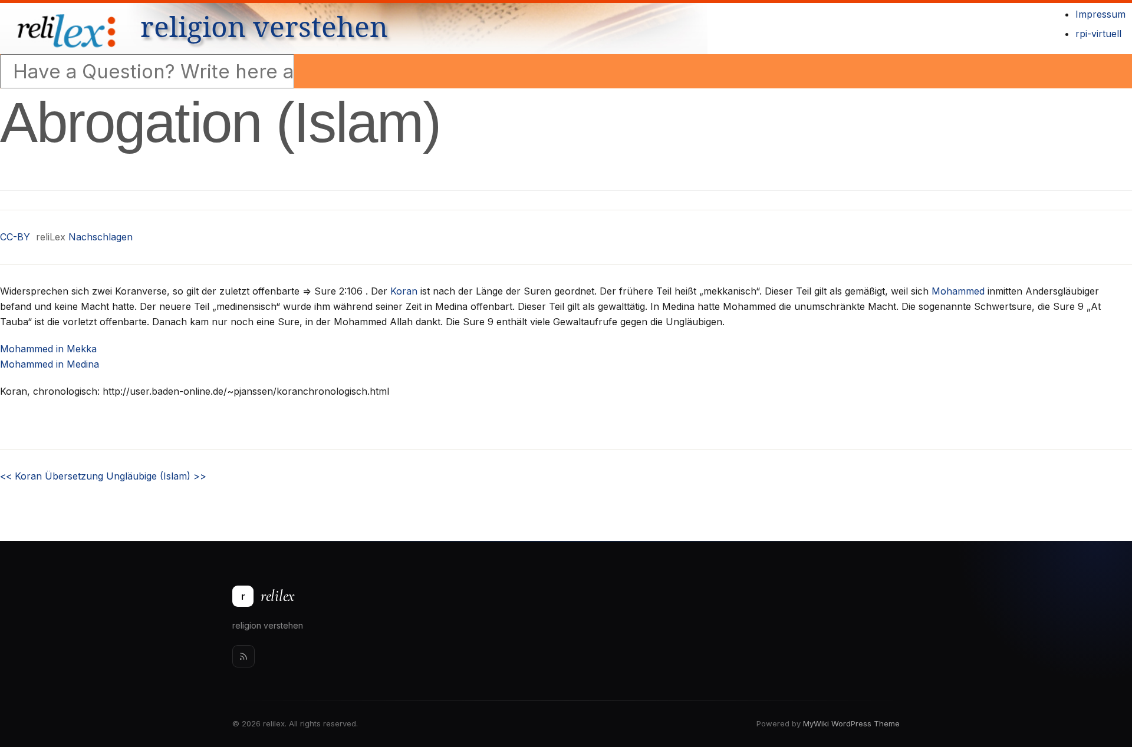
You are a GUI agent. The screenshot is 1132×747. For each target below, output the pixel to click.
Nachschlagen (100, 237)
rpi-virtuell (1098, 33)
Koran (403, 291)
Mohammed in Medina (49, 364)
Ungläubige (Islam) (156, 476)
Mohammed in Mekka (48, 349)
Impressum (1100, 14)
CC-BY (15, 237)
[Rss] (243, 656)
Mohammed (958, 291)
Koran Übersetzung (51, 476)
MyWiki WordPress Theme (851, 723)
